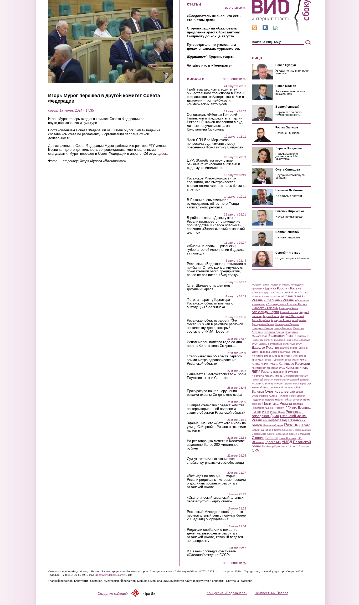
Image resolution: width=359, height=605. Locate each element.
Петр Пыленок (297, 395)
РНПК (265, 412)
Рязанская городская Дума (278, 413)
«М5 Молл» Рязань (297, 292)
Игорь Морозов (273, 355)
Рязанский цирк (273, 425)
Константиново (297, 367)
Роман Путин (277, 412)
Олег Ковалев (277, 391)
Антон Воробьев (261, 320)
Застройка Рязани (281, 352)
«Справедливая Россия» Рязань (286, 304)
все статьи (233, 7)
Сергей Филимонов (299, 434)
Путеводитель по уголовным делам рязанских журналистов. (213, 47)
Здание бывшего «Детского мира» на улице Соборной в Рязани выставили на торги (216, 426)
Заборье (264, 351)
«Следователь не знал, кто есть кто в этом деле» (213, 18)
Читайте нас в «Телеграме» (209, 65)
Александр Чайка (288, 308)
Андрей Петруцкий (292, 316)
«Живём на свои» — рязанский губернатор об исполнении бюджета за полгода (215, 249)
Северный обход (262, 429)
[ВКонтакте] (265, 29)
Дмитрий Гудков (289, 348)
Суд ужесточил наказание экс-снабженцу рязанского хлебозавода (215, 460)
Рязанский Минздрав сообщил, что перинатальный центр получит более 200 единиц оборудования (216, 515)
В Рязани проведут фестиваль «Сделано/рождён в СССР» (211, 553)
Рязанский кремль (293, 416)
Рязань (291, 424)
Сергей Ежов (259, 434)
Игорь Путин (291, 355)
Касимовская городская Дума (268, 368)
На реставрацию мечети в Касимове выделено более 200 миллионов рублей (216, 444)
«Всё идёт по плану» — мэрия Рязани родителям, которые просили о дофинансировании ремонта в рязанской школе (216, 481)
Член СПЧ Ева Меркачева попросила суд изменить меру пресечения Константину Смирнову (215, 143)
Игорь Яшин (292, 359)
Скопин (258, 438)
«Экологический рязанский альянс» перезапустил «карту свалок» (215, 499)
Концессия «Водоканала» (227, 593)
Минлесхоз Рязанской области (291, 379)
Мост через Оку (302, 383)
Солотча (271, 438)
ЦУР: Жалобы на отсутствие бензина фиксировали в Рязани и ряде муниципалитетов (213, 164)
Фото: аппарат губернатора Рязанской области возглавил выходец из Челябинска (210, 303)
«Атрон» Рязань (261, 284)
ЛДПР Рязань (262, 371)
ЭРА (255, 450)
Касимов (302, 363)
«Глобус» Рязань (280, 284)
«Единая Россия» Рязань (282, 288)
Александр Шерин (265, 312)
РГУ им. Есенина (298, 407)
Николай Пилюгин (283, 387)
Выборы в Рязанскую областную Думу (280, 344)
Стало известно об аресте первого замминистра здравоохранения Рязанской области (214, 360)
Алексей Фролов (289, 312)
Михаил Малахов (262, 383)
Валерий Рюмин (262, 328)
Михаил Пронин (283, 383)
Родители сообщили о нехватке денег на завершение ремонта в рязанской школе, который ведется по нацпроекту (215, 535)
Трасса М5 (273, 442)
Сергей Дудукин (302, 430)
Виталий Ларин (274, 332)
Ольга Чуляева (278, 395)
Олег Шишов (297, 392)
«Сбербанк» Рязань (279, 300)
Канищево (286, 364)
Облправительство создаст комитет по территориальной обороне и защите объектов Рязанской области (216, 408)
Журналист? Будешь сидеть (210, 57)
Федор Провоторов (277, 446)
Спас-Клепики (287, 438)
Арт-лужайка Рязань (263, 324)
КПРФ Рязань (269, 363)
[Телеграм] (275, 29)
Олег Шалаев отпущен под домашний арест (208, 287)
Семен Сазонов (283, 430)
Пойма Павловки (293, 399)
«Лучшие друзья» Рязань (268, 292)
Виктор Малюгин (283, 328)
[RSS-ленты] (254, 29)
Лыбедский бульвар (285, 371)
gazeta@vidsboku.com (110, 574)
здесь (162, 154)
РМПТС (256, 412)
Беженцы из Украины (287, 324)
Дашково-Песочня (265, 347)
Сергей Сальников (277, 434)
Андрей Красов (271, 316)
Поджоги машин (274, 399)
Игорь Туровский (274, 359)
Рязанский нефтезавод (269, 420)
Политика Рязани (277, 403)
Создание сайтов (113, 594)
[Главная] (281, 31)
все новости (232, 79)
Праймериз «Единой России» (268, 408)
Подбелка (258, 399)
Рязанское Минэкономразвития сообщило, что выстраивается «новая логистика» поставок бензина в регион (216, 184)
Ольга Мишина (260, 395)
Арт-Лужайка (299, 320)
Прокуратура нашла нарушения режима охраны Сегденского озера (214, 393)
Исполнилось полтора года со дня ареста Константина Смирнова (214, 344)
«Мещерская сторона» (266, 296)
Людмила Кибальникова (267, 375)
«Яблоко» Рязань (265, 308)
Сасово (304, 425)
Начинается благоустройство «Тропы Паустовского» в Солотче (216, 376)
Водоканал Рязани (282, 336)
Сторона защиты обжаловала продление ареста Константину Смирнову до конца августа (213, 32)
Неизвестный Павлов (271, 593)
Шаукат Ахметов (299, 446)
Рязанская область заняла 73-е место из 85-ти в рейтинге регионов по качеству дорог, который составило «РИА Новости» (215, 326)
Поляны (298, 403)
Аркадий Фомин (281, 320)
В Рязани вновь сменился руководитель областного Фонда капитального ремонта (213, 203)
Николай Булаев (262, 387)
